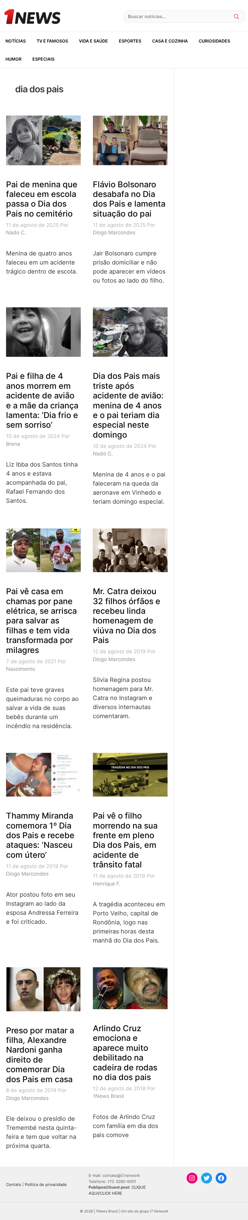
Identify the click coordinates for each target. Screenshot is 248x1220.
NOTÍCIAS (15, 40)
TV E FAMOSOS (52, 40)
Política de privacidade (46, 1184)
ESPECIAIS (43, 59)
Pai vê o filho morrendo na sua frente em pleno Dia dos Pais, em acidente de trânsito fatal (125, 840)
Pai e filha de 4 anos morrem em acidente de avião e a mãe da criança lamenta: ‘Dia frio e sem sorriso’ (42, 400)
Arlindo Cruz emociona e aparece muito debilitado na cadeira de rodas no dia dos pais (125, 1052)
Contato (13, 1184)
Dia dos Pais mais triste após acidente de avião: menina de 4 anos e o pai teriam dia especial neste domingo (128, 405)
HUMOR (13, 59)
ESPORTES (130, 40)
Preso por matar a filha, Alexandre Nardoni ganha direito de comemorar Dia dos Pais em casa (40, 1054)
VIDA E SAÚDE (93, 40)
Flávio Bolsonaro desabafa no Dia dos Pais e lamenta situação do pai (129, 199)
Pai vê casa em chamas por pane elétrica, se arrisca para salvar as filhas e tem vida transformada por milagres (41, 620)
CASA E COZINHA (170, 40)
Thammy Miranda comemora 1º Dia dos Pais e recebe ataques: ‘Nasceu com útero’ (40, 835)
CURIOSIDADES (214, 40)
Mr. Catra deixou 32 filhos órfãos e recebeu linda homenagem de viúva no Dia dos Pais (126, 615)
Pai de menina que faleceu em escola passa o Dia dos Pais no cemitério (41, 199)
